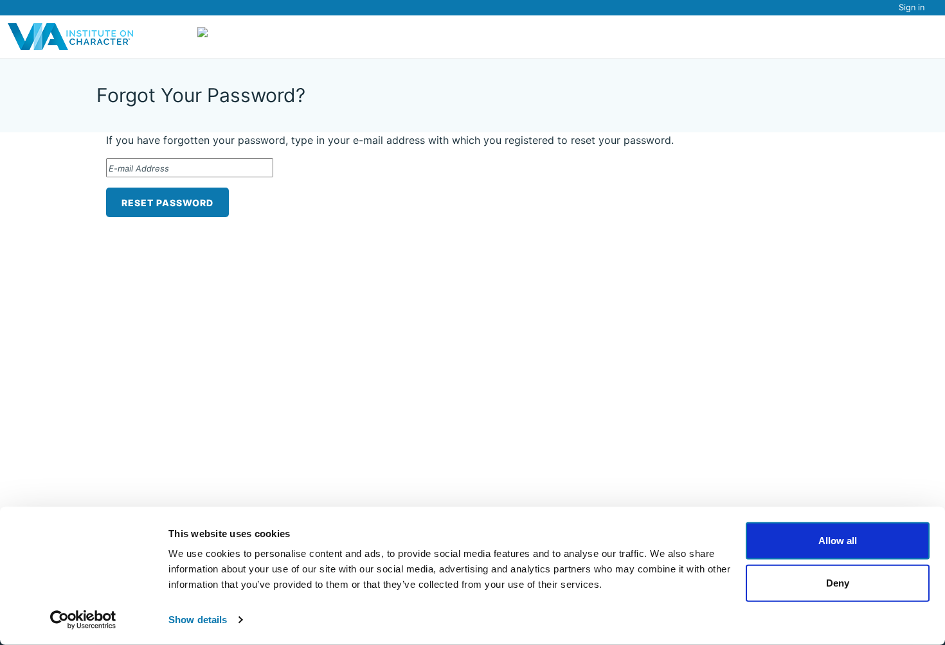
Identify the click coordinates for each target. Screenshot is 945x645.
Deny (837, 582)
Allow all (837, 540)
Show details (197, 619)
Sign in (911, 7)
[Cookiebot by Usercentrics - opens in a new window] (83, 620)
